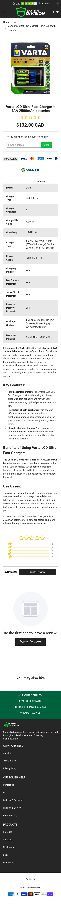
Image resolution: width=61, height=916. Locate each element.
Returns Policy (10, 815)
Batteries (7, 832)
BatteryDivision (33, 888)
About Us (7, 753)
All (15, 22)
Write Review (37, 572)
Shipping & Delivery (12, 808)
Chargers (7, 839)
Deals (5, 855)
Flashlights (8, 847)
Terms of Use (9, 760)
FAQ (5, 792)
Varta (28, 187)
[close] (57, 3)
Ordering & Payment (13, 800)
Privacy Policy (10, 768)
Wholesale (8, 862)
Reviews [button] (10, 571)
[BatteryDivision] (30, 12)
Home (6, 22)
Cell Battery (32, 198)
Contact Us (8, 785)
